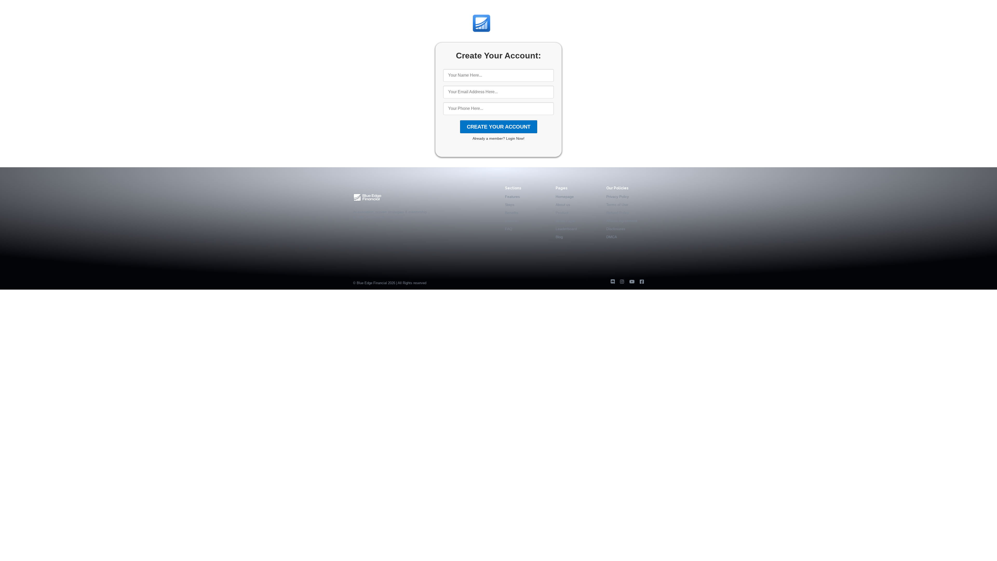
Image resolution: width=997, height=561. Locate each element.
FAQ (508, 229)
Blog (559, 237)
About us (563, 205)
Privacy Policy (617, 197)
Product (562, 213)
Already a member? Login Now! (498, 138)
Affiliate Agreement (621, 221)
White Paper (566, 221)
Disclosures (615, 229)
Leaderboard (566, 229)
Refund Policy (617, 213)
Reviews (512, 221)
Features (512, 197)
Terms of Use (617, 205)
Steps (509, 205)
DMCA (611, 237)
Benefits (511, 213)
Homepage (565, 197)
